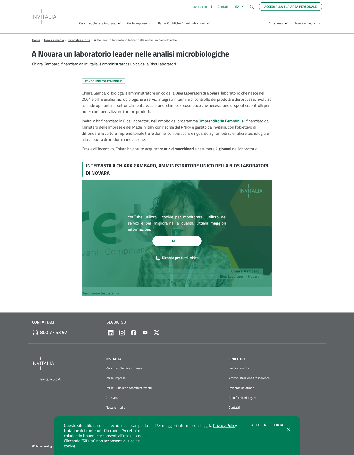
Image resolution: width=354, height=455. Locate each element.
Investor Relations (241, 387)
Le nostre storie (79, 40)
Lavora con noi (202, 6)
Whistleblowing (42, 446)
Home (36, 40)
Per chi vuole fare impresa (124, 368)
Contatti (223, 6)
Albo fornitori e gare (242, 397)
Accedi (177, 240)
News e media (54, 40)
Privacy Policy (225, 425)
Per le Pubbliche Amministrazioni (129, 387)
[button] (239, 6)
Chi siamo (112, 397)
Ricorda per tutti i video (180, 257)
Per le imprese (116, 377)
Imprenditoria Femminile (222, 121)
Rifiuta (277, 424)
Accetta (258, 424)
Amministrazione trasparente (249, 377)
